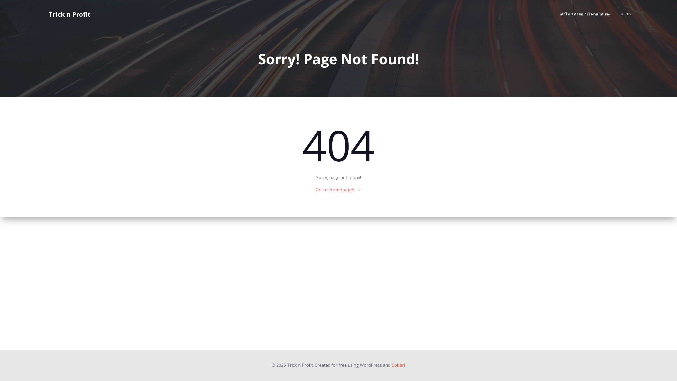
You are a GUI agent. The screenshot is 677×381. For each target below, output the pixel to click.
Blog (626, 14)
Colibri (398, 365)
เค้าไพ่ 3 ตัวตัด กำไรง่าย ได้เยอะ (585, 14)
